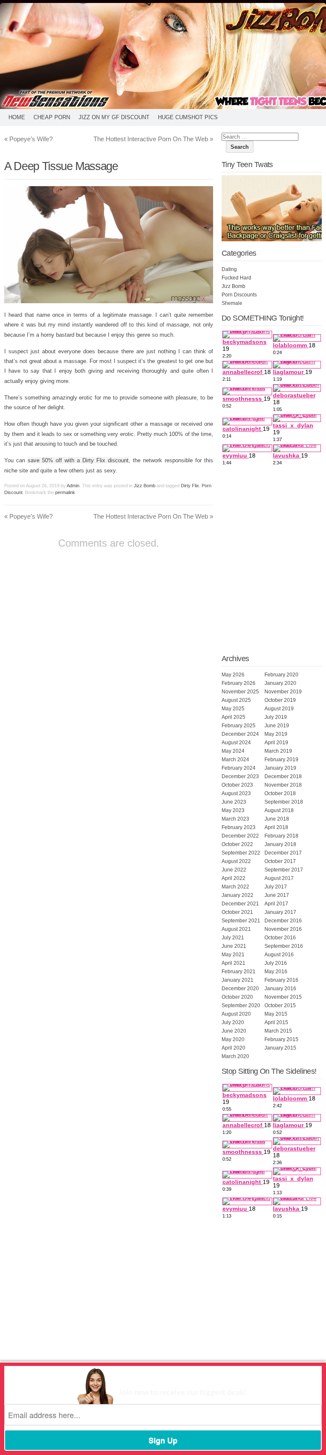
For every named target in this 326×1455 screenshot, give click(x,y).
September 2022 (241, 853)
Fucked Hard (236, 278)
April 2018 (276, 827)
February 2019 (281, 759)
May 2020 (233, 1039)
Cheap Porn (52, 117)
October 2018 (280, 793)
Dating (229, 269)
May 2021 (233, 955)
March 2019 (278, 751)
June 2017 (276, 895)
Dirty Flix (190, 485)
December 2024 (240, 734)
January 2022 (237, 895)
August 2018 (279, 810)
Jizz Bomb (144, 485)
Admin (73, 485)
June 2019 (276, 726)
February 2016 (281, 980)
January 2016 (280, 988)
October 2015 (280, 1005)
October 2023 (237, 785)
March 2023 (235, 819)
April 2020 (233, 1048)
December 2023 (240, 776)
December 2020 (240, 988)
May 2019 (275, 734)
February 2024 (239, 768)
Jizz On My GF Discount (114, 117)
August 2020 (236, 1014)
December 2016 (283, 921)
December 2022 (240, 836)
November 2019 (283, 692)
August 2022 (236, 861)
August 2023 (236, 793)
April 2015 (276, 1022)
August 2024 (236, 743)
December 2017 (283, 853)
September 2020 (241, 1005)
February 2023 (239, 827)
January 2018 (280, 844)
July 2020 (233, 1022)
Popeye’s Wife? (28, 138)
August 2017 (279, 878)
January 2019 (280, 768)
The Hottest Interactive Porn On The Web (153, 138)
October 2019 (280, 700)
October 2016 (280, 938)
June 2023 (234, 802)
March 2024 (235, 759)
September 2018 (283, 802)
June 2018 (276, 819)
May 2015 (275, 1014)
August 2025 (236, 700)
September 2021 (241, 921)
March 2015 (278, 1031)
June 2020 (234, 1031)
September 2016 (283, 946)
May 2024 (233, 751)
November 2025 (240, 692)
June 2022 (234, 870)
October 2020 (237, 997)
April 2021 (233, 963)
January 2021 (237, 980)
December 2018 (283, 776)
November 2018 (283, 785)
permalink (65, 492)
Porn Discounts (239, 295)
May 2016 (275, 972)
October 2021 (237, 912)
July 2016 (275, 963)
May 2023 (233, 810)
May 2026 (233, 675)
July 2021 (233, 938)
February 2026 (239, 683)
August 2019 (279, 709)
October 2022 (237, 844)
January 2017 (280, 912)
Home (16, 117)
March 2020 (235, 1056)
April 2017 (276, 904)
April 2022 (233, 878)
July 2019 (275, 717)
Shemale (232, 303)
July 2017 (275, 887)
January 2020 (280, 683)
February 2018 (281, 836)
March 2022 (235, 887)
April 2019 (276, 743)
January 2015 (280, 1048)
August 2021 (236, 929)
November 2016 (283, 929)
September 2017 (283, 870)
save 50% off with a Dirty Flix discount (78, 460)
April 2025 (233, 717)
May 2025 (233, 709)
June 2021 (234, 946)
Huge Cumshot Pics (188, 117)
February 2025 (239, 726)
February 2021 (239, 972)
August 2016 (279, 955)
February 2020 (281, 675)
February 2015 (281, 1039)
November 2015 (283, 997)
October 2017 (280, 861)
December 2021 (240, 904)
